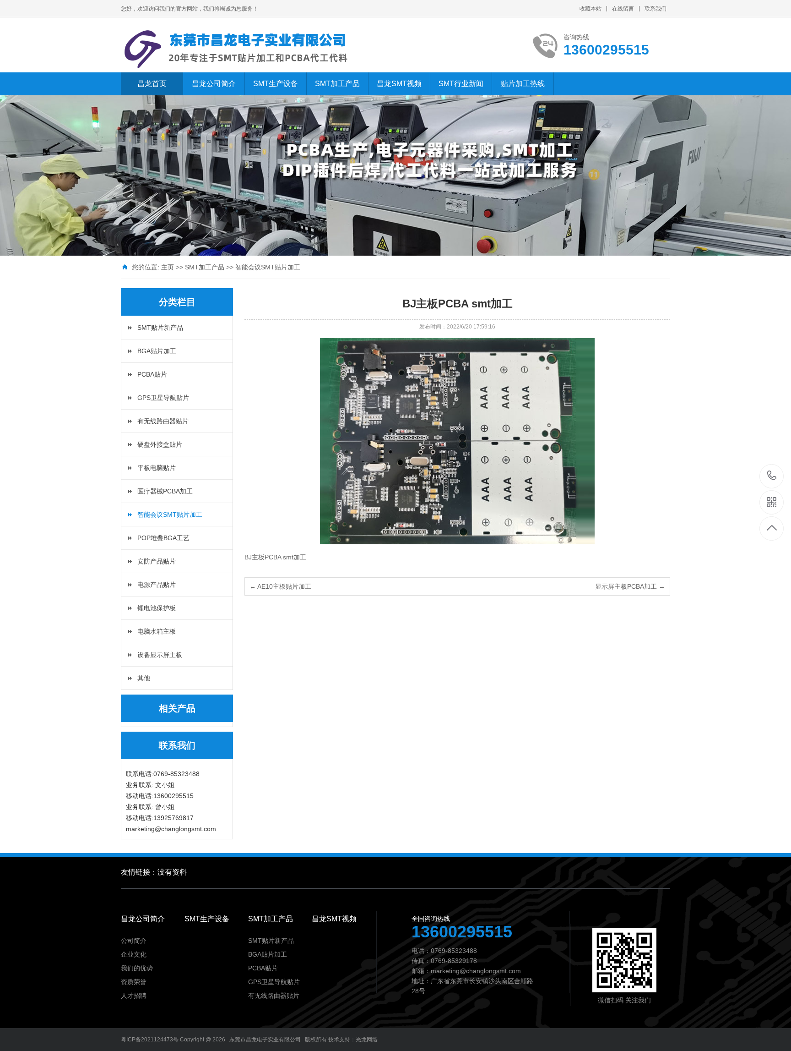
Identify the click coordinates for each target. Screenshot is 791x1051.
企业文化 (133, 954)
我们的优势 (137, 968)
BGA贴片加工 (156, 351)
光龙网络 (367, 1039)
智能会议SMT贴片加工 (267, 267)
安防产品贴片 (156, 561)
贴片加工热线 (523, 84)
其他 (143, 678)
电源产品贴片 (156, 584)
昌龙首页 (152, 84)
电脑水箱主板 (156, 631)
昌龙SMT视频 (399, 84)
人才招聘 (133, 995)
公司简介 (133, 940)
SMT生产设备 (275, 84)
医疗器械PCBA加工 (165, 491)
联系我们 (655, 8)
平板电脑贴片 (156, 467)
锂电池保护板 (156, 608)
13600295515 (772, 476)
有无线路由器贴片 (163, 421)
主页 (167, 267)
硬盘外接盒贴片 (159, 444)
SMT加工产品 (337, 84)
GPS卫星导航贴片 (163, 397)
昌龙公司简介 (214, 84)
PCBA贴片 (152, 374)
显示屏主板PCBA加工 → (630, 586)
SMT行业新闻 (461, 84)
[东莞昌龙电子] (240, 49)
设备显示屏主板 (159, 654)
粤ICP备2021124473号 (150, 1039)
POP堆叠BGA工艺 (163, 538)
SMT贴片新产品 (160, 327)
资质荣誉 (133, 982)
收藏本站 (590, 8)
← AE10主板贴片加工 (280, 586)
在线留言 (623, 8)
